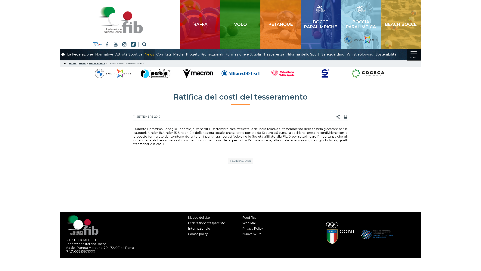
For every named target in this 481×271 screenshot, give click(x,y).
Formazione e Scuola (243, 54)
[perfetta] (155, 73)
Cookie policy (198, 234)
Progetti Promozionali (204, 54)
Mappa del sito (199, 217)
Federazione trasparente (206, 223)
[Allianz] (240, 73)
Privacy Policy (252, 228)
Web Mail (249, 223)
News (149, 54)
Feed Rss (249, 217)
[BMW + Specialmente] (113, 73)
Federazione (240, 160)
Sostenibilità (386, 54)
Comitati (163, 54)
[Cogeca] (368, 73)
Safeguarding (332, 54)
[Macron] (198, 73)
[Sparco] (325, 73)
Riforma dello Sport (303, 54)
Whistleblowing (360, 54)
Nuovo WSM (251, 234)
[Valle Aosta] (283, 73)
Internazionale (199, 228)
